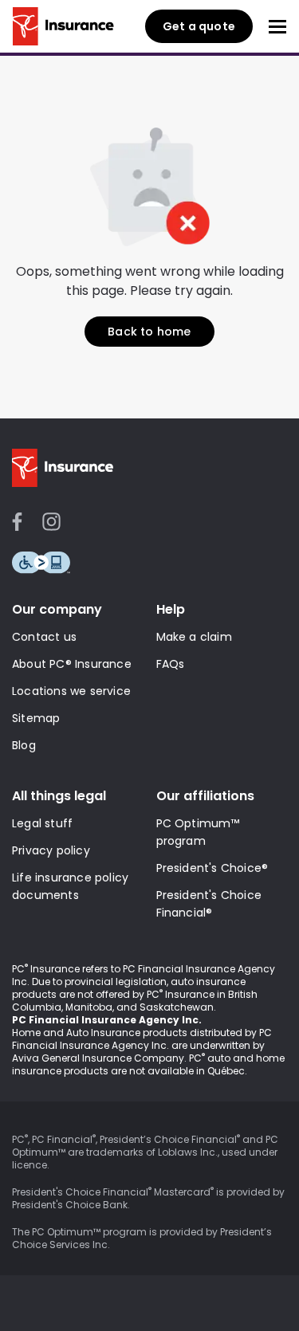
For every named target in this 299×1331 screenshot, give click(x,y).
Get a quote (199, 26)
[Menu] (277, 27)
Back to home (149, 332)
